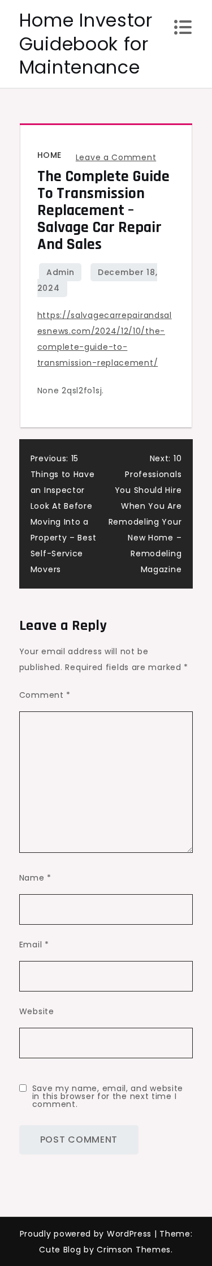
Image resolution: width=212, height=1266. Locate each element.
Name (35, 877)
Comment (45, 695)
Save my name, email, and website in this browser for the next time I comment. (107, 1096)
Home (49, 155)
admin (60, 272)
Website (36, 1011)
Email (34, 944)
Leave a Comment (116, 157)
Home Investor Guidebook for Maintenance (86, 43)
